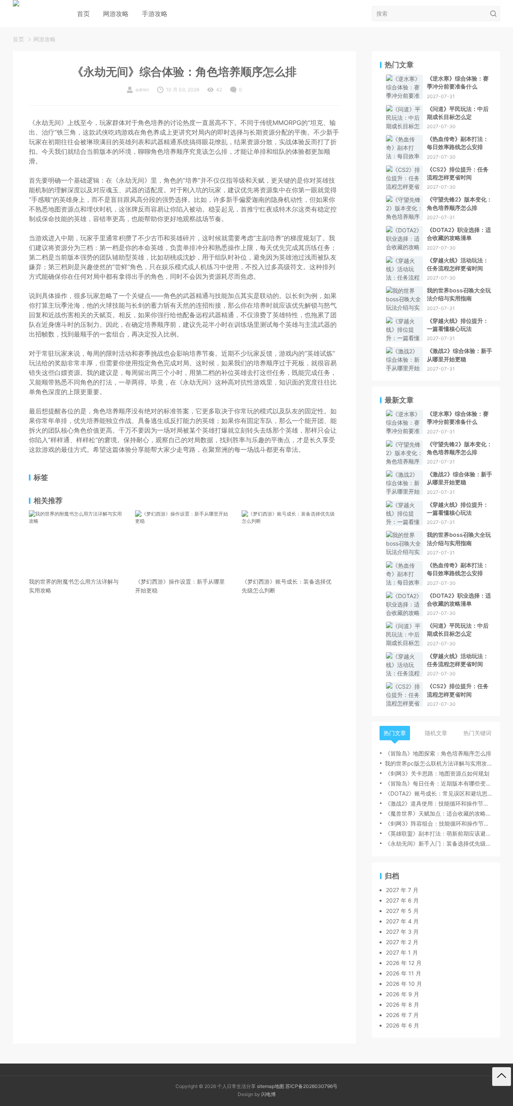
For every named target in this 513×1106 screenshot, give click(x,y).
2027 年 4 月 (402, 921)
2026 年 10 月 (404, 983)
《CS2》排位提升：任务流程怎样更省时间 (458, 173)
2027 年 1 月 (402, 952)
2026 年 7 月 (402, 1014)
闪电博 (268, 1094)
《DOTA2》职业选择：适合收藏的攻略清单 (459, 233)
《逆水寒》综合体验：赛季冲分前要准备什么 (458, 82)
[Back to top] (501, 1076)
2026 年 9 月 (402, 994)
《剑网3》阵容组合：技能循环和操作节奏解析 (438, 823)
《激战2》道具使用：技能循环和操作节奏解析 (438, 803)
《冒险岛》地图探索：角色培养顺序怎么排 (438, 753)
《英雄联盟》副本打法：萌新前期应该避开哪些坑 (438, 833)
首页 (83, 14)
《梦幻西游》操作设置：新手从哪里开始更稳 (180, 586)
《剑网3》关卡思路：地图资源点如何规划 (437, 773)
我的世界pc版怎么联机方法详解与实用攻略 (438, 763)
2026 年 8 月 (402, 1004)
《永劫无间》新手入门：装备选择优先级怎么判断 (438, 843)
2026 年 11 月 (403, 973)
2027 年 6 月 (402, 900)
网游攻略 (116, 14)
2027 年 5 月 (402, 910)
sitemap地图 (270, 1086)
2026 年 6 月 (402, 1025)
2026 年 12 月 (404, 962)
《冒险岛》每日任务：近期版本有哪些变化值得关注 (438, 783)
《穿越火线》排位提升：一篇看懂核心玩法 (458, 324)
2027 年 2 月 (402, 942)
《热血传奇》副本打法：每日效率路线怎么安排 (458, 142)
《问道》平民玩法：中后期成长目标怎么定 (458, 112)
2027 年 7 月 (402, 889)
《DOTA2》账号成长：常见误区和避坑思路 (438, 793)
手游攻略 (155, 14)
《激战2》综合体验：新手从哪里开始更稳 (459, 354)
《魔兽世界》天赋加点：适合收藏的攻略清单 (438, 813)
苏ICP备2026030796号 (311, 1086)
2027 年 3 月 (402, 931)
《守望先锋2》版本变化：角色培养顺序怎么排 (459, 203)
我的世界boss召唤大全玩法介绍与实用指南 (459, 294)
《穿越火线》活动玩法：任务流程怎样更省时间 (458, 264)
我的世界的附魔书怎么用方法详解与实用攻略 (74, 586)
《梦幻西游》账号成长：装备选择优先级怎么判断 (286, 586)
